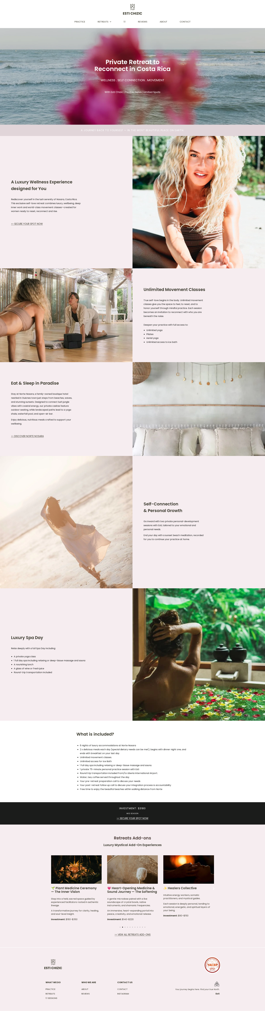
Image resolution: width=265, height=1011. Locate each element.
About (163, 21)
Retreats (103, 21)
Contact (185, 21)
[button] (51, 888)
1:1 (124, 21)
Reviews (142, 21)
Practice (79, 21)
